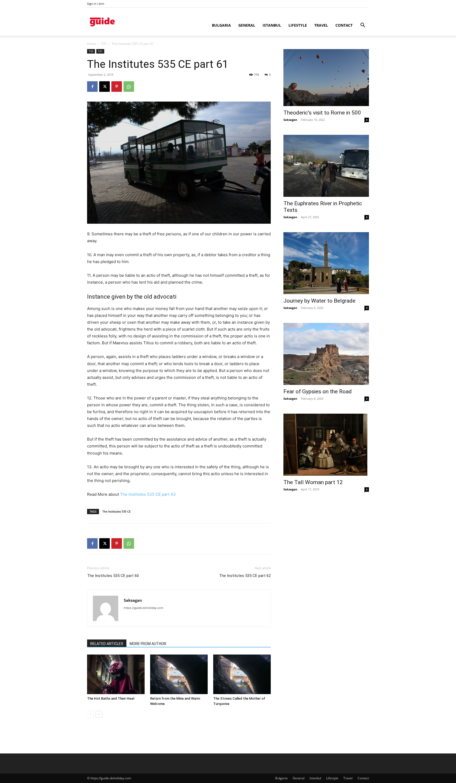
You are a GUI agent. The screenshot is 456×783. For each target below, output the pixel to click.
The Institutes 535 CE (116, 511)
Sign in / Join (95, 4)
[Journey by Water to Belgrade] (326, 263)
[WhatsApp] (129, 86)
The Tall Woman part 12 (313, 482)
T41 (100, 51)
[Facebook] (92, 86)
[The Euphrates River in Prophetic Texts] (326, 166)
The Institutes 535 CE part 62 (245, 575)
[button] (362, 25)
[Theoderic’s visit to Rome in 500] (326, 77)
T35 (104, 43)
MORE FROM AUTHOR (148, 644)
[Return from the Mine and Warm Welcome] (179, 674)
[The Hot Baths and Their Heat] (116, 674)
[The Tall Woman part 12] (326, 445)
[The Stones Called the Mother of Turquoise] (242, 674)
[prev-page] (90, 714)
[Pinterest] (116, 86)
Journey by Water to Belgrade (319, 301)
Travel (321, 25)
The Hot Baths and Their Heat (111, 698)
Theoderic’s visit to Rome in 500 (322, 112)
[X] (104, 86)
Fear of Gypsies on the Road (317, 391)
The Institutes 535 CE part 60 (113, 575)
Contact (344, 25)
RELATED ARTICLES (106, 644)
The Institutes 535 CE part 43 (148, 494)
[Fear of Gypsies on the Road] (326, 354)
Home (91, 43)
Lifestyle (297, 25)
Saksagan (133, 600)
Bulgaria (221, 25)
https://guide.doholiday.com (143, 608)
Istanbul (272, 25)
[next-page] (99, 714)
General (246, 25)
